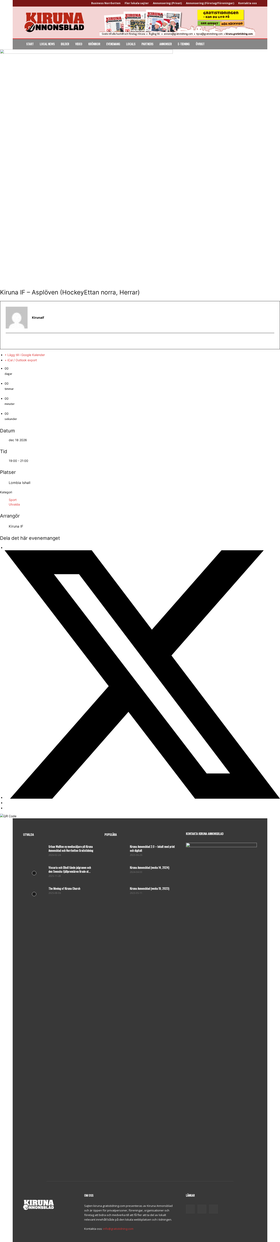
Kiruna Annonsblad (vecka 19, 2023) (149, 888)
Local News (47, 43)
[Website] (213, 1209)
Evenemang (113, 43)
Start (30, 43)
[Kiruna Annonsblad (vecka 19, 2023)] (115, 894)
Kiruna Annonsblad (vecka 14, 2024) (149, 867)
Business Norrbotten (106, 3)
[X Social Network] (142, 797)
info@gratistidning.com (118, 1229)
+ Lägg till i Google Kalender (25, 355)
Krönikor (94, 43)
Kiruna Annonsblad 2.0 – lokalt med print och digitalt (152, 848)
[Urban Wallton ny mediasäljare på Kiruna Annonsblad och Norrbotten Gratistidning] (34, 852)
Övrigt (200, 43)
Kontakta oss (247, 3)
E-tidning (184, 43)
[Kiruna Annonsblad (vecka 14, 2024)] (115, 873)
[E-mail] (8, 341)
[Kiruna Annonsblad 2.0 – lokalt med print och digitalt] (115, 852)
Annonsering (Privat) (167, 3)
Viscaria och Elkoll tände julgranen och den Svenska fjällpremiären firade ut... (70, 869)
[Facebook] (190, 1209)
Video (78, 43)
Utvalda (14, 504)
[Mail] (202, 1209)
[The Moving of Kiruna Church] (34, 894)
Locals (130, 43)
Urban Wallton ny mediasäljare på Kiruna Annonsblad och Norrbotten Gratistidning (71, 848)
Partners (147, 43)
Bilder (65, 43)
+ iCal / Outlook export (21, 360)
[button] (251, 44)
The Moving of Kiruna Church (64, 888)
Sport (13, 500)
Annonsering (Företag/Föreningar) (210, 3)
